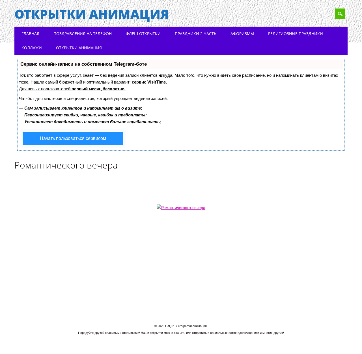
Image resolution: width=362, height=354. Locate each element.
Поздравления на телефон (82, 33)
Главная (30, 33)
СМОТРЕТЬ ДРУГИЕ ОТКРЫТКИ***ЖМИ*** (299, 241)
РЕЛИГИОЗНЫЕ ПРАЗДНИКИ (295, 33)
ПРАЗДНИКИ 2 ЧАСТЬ (195, 33)
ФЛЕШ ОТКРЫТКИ (143, 33)
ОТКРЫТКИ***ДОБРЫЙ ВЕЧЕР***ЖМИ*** (71, 241)
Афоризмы (242, 33)
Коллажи (31, 47)
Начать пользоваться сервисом (73, 138)
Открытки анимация (91, 13)
